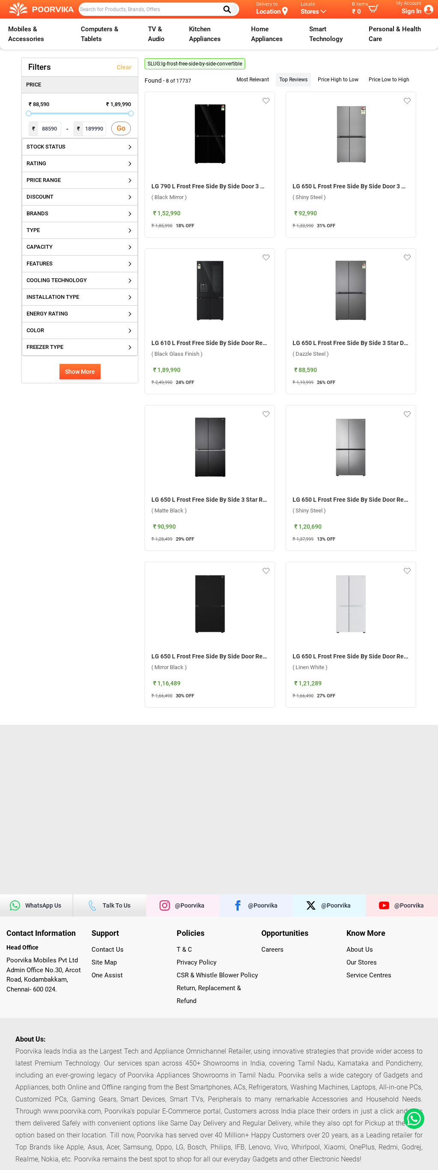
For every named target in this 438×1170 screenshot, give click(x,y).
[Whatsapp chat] (412, 1118)
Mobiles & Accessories (26, 34)
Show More (80, 371)
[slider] (29, 113)
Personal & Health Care (395, 34)
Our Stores (361, 962)
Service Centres (368, 975)
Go (121, 128)
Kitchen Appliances (205, 34)
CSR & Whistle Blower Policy (217, 975)
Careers (272, 949)
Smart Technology (326, 34)
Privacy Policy (196, 962)
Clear (124, 67)
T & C (184, 949)
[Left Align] (230, 9)
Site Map (104, 962)
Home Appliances (267, 34)
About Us (359, 949)
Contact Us (108, 949)
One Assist (107, 975)
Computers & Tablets (99, 34)
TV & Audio (156, 34)
